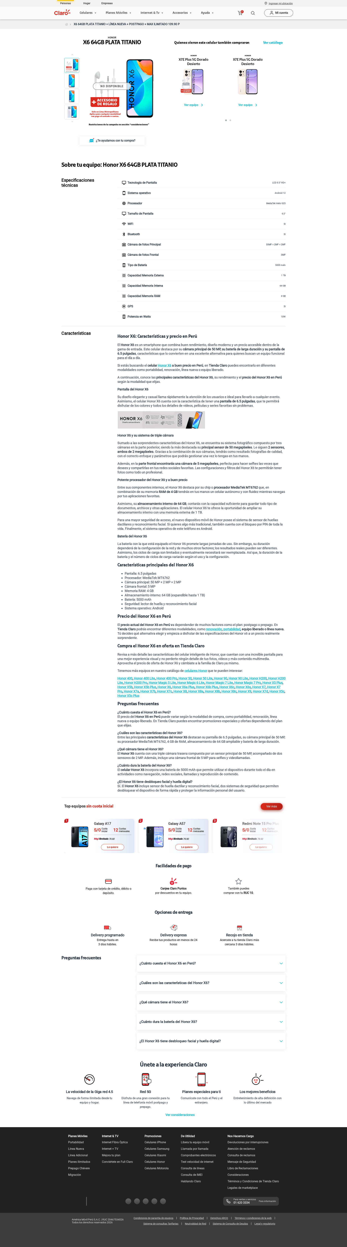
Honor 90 (220, 678)
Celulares (86, 13)
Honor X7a (131, 691)
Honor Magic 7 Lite (219, 683)
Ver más (271, 806)
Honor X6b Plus (206, 687)
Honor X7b (148, 691)
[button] (281, 3)
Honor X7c (164, 691)
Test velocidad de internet (197, 1161)
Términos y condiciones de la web (253, 1218)
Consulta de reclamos (241, 1155)
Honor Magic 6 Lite (190, 683)
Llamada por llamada (194, 1148)
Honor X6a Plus (183, 687)
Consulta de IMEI (191, 1175)
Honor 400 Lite (144, 678)
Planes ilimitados (79, 1161)
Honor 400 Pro (166, 678)
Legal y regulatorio (264, 1223)
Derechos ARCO (219, 1218)
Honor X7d (260, 691)
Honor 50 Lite (202, 678)
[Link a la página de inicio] (66, 24)
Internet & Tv (150, 13)
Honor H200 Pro (135, 683)
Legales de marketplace (243, 1188)
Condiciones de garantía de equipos (153, 1218)
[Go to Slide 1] (71, 65)
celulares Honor (196, 671)
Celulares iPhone (155, 1142)
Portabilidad (76, 1142)
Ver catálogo (273, 43)
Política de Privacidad (192, 1218)
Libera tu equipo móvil (195, 1142)
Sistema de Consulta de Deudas (230, 1223)
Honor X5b (125, 687)
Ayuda (205, 13)
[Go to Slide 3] (71, 96)
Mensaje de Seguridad (242, 1161)
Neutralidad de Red (195, 1223)
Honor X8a (196, 691)
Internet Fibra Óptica (115, 1142)
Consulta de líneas (192, 1168)
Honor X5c (276, 691)
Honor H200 (258, 678)
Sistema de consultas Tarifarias (160, 1223)
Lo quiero (112, 847)
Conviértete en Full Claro (117, 1161)
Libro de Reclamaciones (243, 1168)
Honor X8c (229, 691)
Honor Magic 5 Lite (162, 683)
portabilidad (231, 629)
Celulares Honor (155, 1161)
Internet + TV (110, 1148)
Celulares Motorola (157, 1168)
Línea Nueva (76, 1148)
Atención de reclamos (241, 1148)
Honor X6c (226, 687)
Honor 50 (185, 678)
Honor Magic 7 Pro (247, 683)
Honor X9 (244, 691)
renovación (214, 629)
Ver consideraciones (180, 1115)
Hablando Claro (191, 1181)
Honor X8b (212, 691)
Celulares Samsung (157, 1148)
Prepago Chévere (79, 1168)
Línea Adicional (78, 1155)
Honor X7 (259, 687)
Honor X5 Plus (272, 683)
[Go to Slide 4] (71, 111)
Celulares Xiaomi (155, 1155)
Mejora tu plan (111, 1155)
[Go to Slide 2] (71, 80)
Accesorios (180, 13)
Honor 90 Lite (238, 678)
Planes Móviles (116, 13)
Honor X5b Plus (144, 687)
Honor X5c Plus (128, 696)
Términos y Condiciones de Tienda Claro (253, 1181)
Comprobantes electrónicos (198, 1155)
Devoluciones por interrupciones (248, 1142)
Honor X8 (180, 691)
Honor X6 (164, 365)
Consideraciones (238, 1175)
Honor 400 (124, 678)
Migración (74, 1175)
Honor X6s (243, 687)
